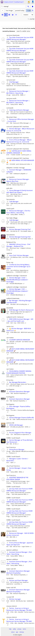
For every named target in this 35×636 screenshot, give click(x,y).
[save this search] (32, 6)
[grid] (9, 14)
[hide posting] (28, 43)
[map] (16, 14)
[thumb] (6, 14)
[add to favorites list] (7, 37)
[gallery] (12, 14)
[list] (2, 14)
